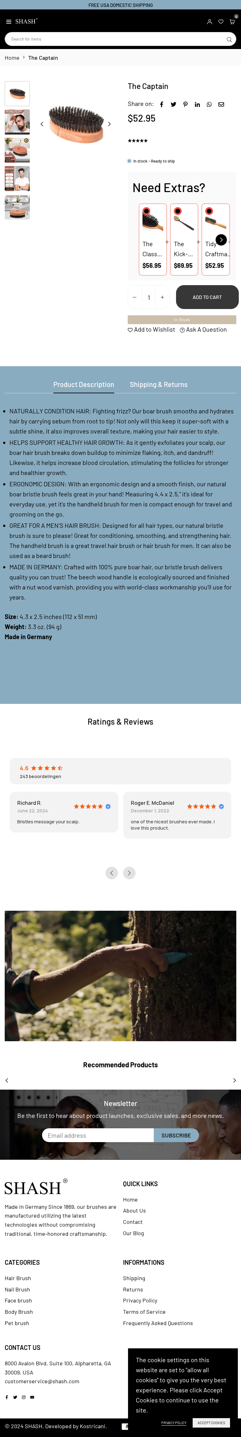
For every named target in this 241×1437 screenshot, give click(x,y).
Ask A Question (206, 329)
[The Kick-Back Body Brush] (184, 223)
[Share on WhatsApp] (209, 103)
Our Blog (133, 1233)
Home (12, 57)
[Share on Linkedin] (197, 103)
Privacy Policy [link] (173, 1423)
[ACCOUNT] (209, 21)
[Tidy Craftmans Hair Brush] (215, 223)
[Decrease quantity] (135, 297)
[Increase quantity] (162, 297)
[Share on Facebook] (162, 103)
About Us (134, 1210)
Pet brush (17, 1322)
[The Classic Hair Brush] (152, 223)
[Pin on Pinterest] (185, 103)
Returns (133, 1289)
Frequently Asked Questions (158, 1322)
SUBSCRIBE (176, 1135)
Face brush (18, 1300)
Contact (133, 1221)
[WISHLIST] (221, 21)
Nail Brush (17, 1289)
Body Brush (19, 1311)
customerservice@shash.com (42, 1381)
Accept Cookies (211, 1423)
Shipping (134, 1277)
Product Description (83, 384)
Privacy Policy (140, 1300)
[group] (75, 124)
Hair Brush (18, 1277)
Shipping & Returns (159, 384)
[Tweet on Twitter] (173, 103)
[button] (8, 21)
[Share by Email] (221, 103)
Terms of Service (144, 1311)
